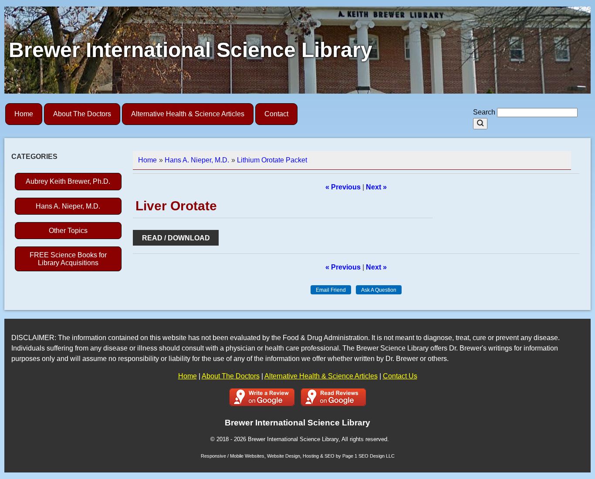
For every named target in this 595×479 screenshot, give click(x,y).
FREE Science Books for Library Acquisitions (68, 258)
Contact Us (400, 376)
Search (485, 112)
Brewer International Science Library (190, 49)
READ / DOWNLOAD (176, 238)
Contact (276, 114)
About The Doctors (82, 114)
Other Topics (68, 230)
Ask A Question (378, 290)
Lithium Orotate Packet (272, 160)
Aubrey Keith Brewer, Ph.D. (68, 181)
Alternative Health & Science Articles (187, 114)
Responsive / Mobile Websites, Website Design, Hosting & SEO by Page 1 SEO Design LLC (298, 456)
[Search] (480, 123)
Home (23, 114)
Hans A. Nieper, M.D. (68, 206)
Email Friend (331, 290)
